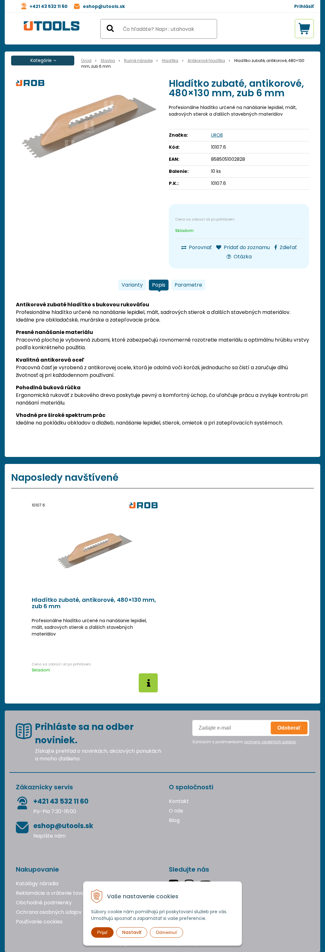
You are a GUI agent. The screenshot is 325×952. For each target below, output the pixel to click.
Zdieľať (287, 247)
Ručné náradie (138, 60)
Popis (158, 285)
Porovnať (200, 247)
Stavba (108, 60)
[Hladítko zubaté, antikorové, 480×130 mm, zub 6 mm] (89, 126)
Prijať (102, 932)
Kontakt (179, 801)
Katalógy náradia (37, 883)
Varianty (132, 285)
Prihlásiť (304, 6)
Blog (174, 820)
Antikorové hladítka (206, 60)
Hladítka (170, 60)
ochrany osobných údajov (270, 742)
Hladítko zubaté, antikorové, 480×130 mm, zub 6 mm (94, 603)
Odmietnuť (166, 932)
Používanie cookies (39, 921)
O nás (176, 810)
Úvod (86, 60)
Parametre (188, 285)
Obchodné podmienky (44, 902)
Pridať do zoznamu (246, 247)
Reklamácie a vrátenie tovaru (53, 893)
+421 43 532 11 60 (49, 6)
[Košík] (304, 28)
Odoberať (289, 728)
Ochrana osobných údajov (49, 912)
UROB (217, 135)
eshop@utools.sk (104, 6)
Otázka (242, 256)
